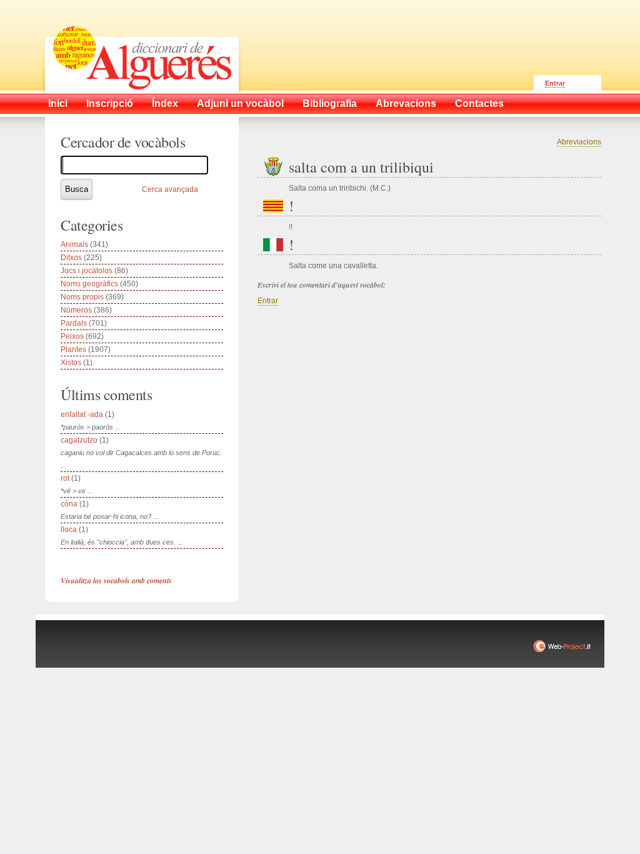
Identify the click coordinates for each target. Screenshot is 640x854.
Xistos (71, 362)
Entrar (555, 83)
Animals (74, 244)
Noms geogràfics (89, 283)
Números (76, 310)
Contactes (479, 103)
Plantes (73, 349)
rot (65, 478)
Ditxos (71, 257)
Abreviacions (579, 142)
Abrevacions (406, 103)
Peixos (72, 336)
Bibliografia (329, 103)
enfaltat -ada (82, 414)
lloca (69, 529)
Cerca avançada (170, 189)
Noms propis (82, 297)
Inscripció (109, 103)
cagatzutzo (79, 440)
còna (69, 504)
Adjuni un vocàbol (240, 103)
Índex (165, 103)
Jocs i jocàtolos (86, 270)
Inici (58, 103)
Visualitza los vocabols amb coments (116, 580)
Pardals (74, 323)
